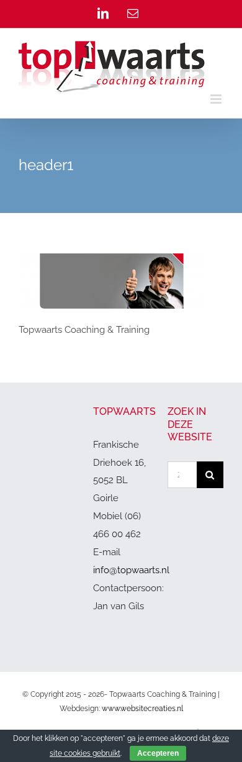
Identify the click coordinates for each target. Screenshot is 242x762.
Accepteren (158, 753)
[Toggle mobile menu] (216, 99)
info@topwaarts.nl (131, 570)
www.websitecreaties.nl (142, 708)
